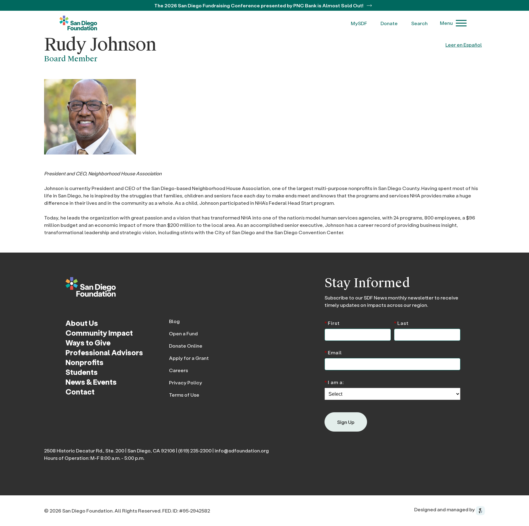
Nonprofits (84, 362)
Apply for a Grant (189, 358)
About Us (82, 323)
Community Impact (99, 332)
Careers (178, 370)
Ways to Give (88, 342)
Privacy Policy (185, 382)
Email (333, 352)
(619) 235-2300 (195, 450)
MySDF (359, 23)
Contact (80, 391)
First (332, 323)
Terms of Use (184, 394)
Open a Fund (183, 333)
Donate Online (185, 345)
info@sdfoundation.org (242, 450)
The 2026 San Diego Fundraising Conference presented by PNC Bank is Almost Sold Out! (259, 5)
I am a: (334, 382)
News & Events (91, 382)
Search (419, 23)
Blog (174, 321)
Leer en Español (463, 44)
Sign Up (346, 422)
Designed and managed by (445, 509)
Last (401, 323)
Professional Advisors (104, 352)
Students (82, 372)
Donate (389, 23)
